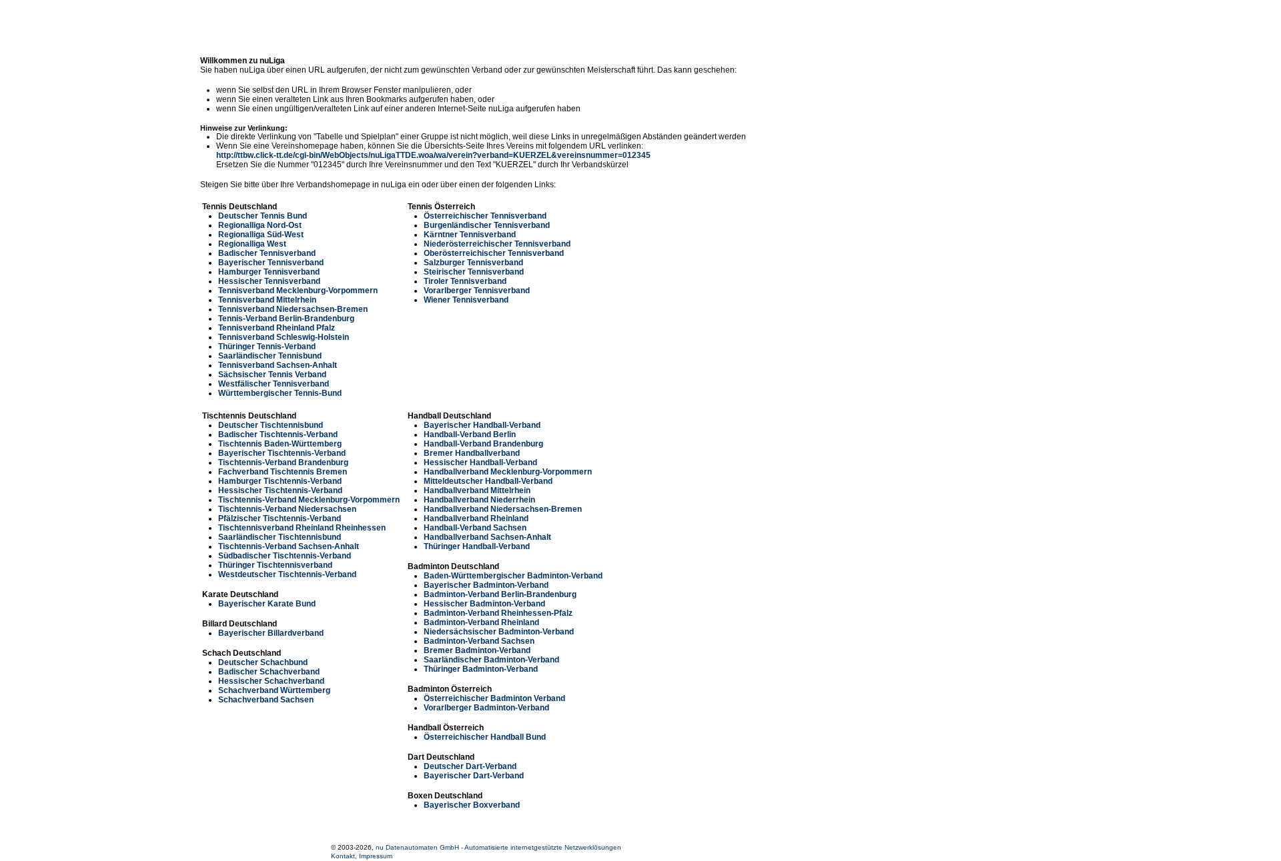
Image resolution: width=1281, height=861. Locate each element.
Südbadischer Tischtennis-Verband (284, 555)
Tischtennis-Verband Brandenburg (283, 462)
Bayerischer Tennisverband (271, 262)
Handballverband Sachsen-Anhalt (487, 537)
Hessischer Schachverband (271, 681)
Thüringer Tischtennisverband (275, 565)
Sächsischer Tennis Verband (272, 374)
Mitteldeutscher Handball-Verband (488, 481)
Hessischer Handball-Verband (480, 462)
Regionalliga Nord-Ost (260, 225)
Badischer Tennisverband (267, 253)
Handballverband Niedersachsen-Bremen (503, 509)
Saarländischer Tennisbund (270, 356)
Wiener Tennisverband (466, 300)
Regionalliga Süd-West (261, 234)
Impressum (375, 856)
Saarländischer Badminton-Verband (491, 659)
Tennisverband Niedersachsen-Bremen (293, 309)
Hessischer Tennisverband (269, 281)
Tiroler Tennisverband (465, 281)
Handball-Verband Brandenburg (483, 443)
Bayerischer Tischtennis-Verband (282, 453)
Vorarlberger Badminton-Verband (486, 707)
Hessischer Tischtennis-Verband (280, 490)
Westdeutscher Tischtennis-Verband (287, 574)
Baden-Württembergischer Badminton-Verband (513, 575)
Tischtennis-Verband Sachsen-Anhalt (288, 546)
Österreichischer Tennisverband (485, 216)
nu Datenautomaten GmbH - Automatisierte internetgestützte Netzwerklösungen (498, 847)
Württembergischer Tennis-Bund (280, 393)
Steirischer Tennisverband (474, 272)
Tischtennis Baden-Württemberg (280, 443)
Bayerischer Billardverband (271, 633)
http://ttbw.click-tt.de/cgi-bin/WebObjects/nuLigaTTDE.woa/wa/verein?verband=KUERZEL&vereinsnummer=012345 (433, 155)
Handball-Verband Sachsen (475, 527)
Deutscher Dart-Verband (470, 766)
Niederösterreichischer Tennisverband (497, 244)
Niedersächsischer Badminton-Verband (499, 631)
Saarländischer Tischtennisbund (279, 537)
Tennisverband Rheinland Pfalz (276, 328)
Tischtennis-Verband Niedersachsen (287, 509)
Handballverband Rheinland (476, 518)
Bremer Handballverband (472, 453)
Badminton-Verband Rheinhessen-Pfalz (498, 613)
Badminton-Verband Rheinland (481, 622)
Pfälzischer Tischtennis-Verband (279, 518)
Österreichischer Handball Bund (485, 737)
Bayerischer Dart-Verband (474, 775)
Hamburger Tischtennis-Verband (280, 481)
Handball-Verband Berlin (470, 434)
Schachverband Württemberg (274, 690)
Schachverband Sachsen (266, 699)
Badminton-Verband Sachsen (479, 641)
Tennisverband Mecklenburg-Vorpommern (298, 290)
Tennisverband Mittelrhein (267, 300)
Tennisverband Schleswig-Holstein (283, 337)
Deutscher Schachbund (263, 662)
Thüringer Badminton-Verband (481, 669)
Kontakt (343, 856)
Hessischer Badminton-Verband (484, 603)
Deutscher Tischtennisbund (270, 425)
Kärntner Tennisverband (470, 234)
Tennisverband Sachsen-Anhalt (277, 365)
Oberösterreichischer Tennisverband (494, 253)
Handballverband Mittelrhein (477, 490)
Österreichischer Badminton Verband (494, 698)
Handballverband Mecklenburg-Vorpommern (508, 471)
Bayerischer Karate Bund (267, 603)
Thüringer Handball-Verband (477, 546)
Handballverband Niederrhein (479, 499)
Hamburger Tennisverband (269, 272)
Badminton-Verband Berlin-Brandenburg (500, 594)
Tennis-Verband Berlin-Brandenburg (286, 318)
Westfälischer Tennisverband (273, 384)
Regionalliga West (252, 244)
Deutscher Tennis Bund (262, 216)
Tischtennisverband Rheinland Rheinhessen (302, 527)
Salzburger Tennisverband (473, 262)
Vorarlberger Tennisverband (477, 290)
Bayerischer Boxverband (472, 805)
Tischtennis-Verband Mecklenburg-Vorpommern (309, 499)
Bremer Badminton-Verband (477, 650)
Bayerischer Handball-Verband (482, 425)
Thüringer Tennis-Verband (267, 346)
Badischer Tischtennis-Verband (278, 434)
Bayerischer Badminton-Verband (486, 585)
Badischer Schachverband (269, 671)
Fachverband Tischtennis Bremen (282, 471)
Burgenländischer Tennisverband (487, 225)
